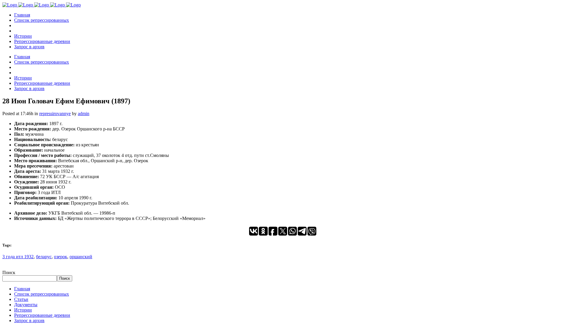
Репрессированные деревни (42, 315)
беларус (44, 256)
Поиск (8, 272)
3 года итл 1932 (18, 256)
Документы (25, 304)
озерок (60, 256)
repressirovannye (55, 113)
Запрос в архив (29, 320)
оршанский (81, 256)
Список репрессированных (41, 293)
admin (83, 113)
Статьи (21, 299)
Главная (22, 288)
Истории (23, 309)
